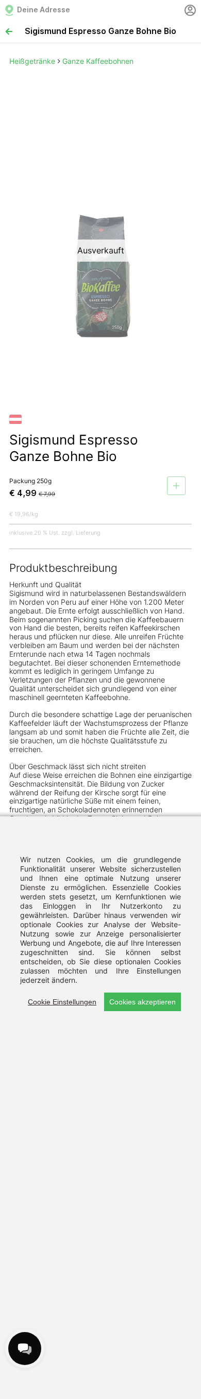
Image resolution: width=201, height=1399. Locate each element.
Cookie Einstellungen (62, 1002)
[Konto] (190, 10)
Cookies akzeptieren (142, 1002)
